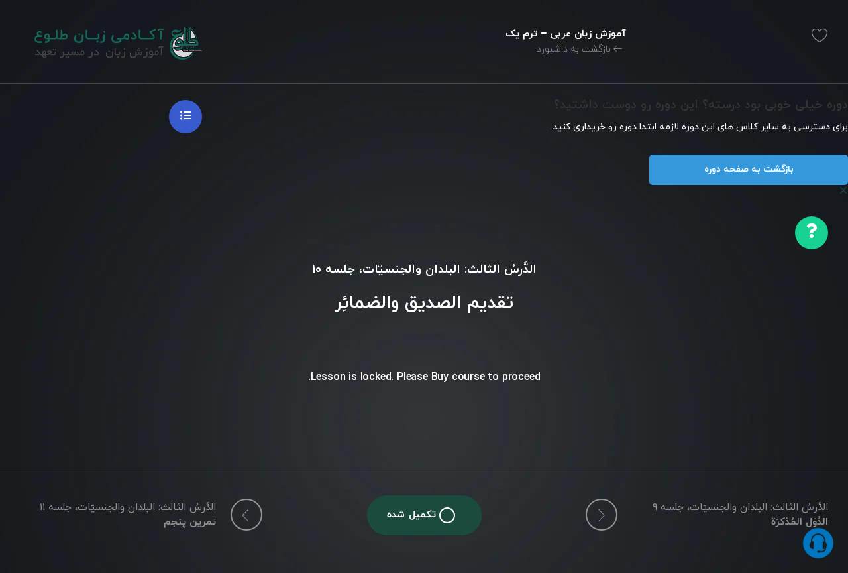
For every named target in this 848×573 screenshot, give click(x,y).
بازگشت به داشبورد (575, 49)
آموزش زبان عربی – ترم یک (565, 34)
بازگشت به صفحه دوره (749, 169)
